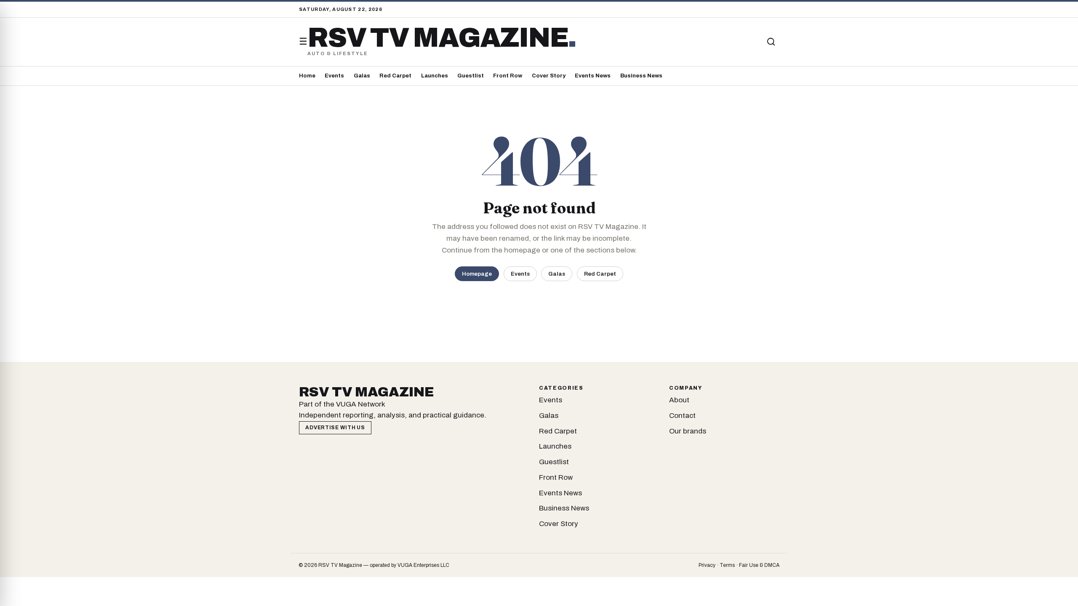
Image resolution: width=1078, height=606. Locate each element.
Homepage (477, 274)
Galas (362, 76)
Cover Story (549, 76)
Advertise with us (335, 428)
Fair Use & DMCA (759, 565)
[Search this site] (771, 42)
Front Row (507, 76)
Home (307, 76)
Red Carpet (395, 76)
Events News (593, 76)
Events (334, 76)
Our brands (687, 431)
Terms (727, 565)
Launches (434, 76)
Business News (641, 76)
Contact (682, 416)
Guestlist (470, 76)
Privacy (707, 565)
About (679, 400)
